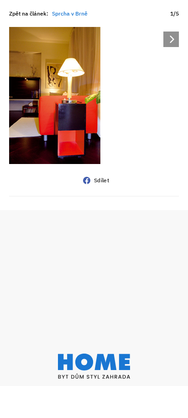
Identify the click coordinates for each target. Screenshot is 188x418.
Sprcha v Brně (70, 13)
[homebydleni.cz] (94, 366)
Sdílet (101, 180)
